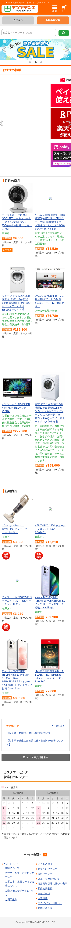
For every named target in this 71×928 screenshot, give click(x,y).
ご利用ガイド (11, 864)
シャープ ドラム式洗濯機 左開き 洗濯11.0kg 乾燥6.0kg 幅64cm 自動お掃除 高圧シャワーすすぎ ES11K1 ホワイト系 (16, 302)
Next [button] (67, 49)
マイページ (44, 893)
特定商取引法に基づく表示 (52, 883)
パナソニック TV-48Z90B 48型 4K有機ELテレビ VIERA (16, 408)
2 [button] (35, 62)
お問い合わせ (45, 908)
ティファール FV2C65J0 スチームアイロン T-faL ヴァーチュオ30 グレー (17, 601)
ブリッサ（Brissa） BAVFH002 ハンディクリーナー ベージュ (17, 529)
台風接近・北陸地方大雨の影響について (28, 732)
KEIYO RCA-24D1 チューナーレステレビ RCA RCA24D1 (50, 529)
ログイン (18, 20)
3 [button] (41, 62)
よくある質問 (45, 864)
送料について (45, 874)
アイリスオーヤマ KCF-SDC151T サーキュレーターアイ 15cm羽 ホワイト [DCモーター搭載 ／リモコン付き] (17, 222)
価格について (12, 868)
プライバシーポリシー (50, 903)
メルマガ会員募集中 (36, 757)
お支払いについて (47, 869)
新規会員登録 (52, 20)
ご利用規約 (11, 899)
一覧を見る (59, 725)
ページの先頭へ (32, 854)
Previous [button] (4, 49)
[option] (35, 49)
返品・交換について (49, 878)
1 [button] (30, 62)
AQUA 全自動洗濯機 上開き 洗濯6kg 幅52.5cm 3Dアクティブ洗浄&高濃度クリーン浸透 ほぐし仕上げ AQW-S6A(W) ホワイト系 (50, 222)
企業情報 (43, 898)
